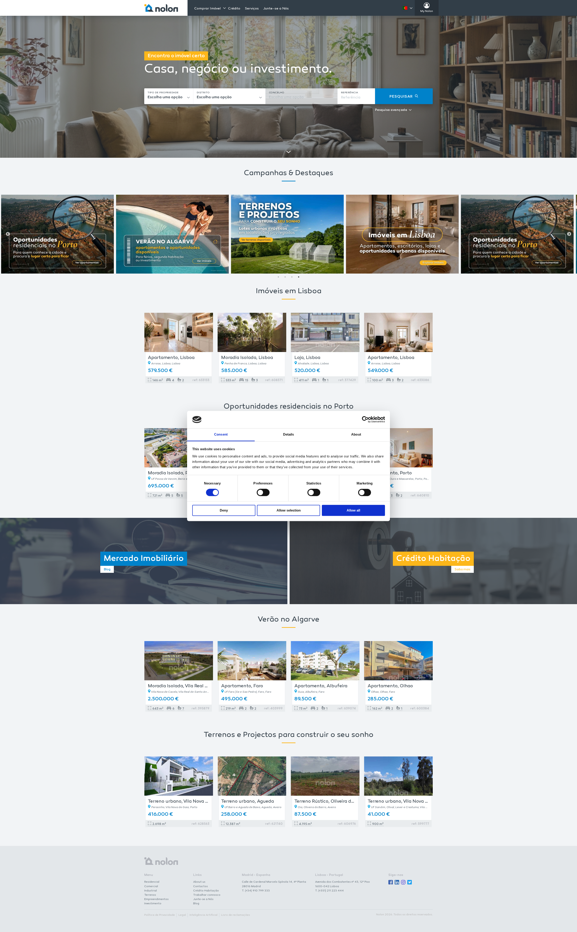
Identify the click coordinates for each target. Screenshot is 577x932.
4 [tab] (298, 277)
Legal (182, 915)
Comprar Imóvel (207, 9)
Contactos (200, 886)
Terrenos (150, 895)
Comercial (151, 886)
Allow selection (289, 510)
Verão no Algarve (288, 619)
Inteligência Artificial (204, 915)
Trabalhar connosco (206, 895)
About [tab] (356, 434)
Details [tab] (288, 434)
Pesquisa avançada (391, 110)
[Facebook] (390, 882)
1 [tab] (278, 277)
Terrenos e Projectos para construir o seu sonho (288, 735)
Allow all (353, 510)
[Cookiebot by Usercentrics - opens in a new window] (365, 419)
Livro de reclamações (235, 915)
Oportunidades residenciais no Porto (289, 406)
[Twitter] (409, 882)
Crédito (234, 8)
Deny (224, 510)
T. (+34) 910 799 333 (256, 890)
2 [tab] (285, 277)
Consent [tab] (221, 434)
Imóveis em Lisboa (288, 291)
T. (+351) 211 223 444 (329, 890)
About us (199, 882)
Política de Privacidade (159, 915)
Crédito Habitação (206, 890)
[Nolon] (161, 8)
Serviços (252, 8)
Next (569, 234)
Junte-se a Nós (276, 8)
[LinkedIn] (397, 882)
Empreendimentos (156, 899)
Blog (196, 903)
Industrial (150, 890)
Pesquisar (401, 97)
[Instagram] (403, 882)
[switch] (263, 492)
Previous (8, 234)
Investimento (152, 903)
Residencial (151, 882)
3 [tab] (292, 277)
